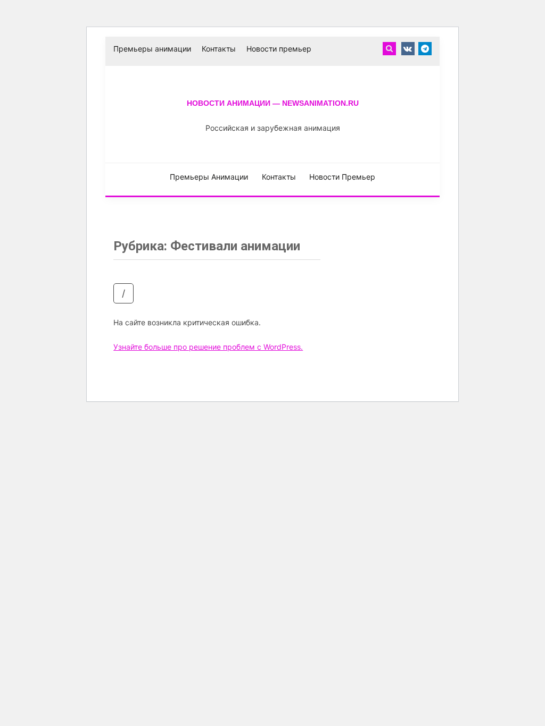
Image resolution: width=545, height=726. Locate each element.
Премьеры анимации (152, 48)
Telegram (425, 48)
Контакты (219, 48)
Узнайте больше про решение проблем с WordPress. (208, 346)
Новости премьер (278, 48)
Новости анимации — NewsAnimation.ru (273, 103)
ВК (408, 48)
